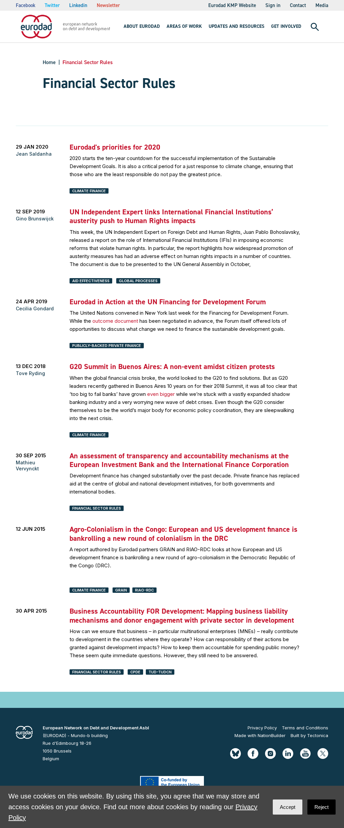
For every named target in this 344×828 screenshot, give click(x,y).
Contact (298, 5)
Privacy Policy (262, 727)
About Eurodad (142, 26)
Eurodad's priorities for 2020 (115, 147)
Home (49, 62)
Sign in (273, 5)
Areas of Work (184, 26)
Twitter (52, 5)
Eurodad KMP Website (232, 5)
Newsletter (108, 5)
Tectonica (317, 735)
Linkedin (78, 5)
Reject (321, 807)
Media (321, 5)
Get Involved (286, 26)
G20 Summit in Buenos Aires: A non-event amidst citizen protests (172, 366)
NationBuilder (272, 735)
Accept (287, 807)
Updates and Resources (236, 26)
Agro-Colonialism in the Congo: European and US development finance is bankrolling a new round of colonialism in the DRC (183, 533)
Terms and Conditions (305, 727)
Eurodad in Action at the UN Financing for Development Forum (168, 302)
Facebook (25, 5)
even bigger (161, 394)
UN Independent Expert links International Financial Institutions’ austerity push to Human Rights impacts (171, 216)
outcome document (115, 321)
